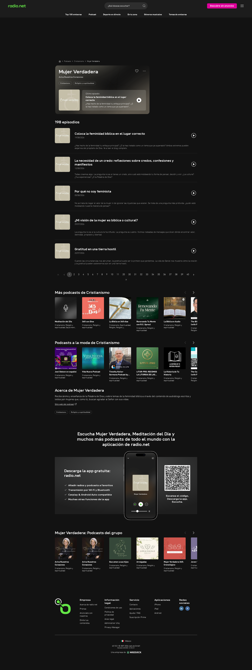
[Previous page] (64, 274)
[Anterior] (185, 291)
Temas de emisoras (178, 15)
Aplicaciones (135, 609)
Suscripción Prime (138, 617)
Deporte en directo (112, 15)
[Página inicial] (60, 61)
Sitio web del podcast (64, 404)
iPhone (157, 605)
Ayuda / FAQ (135, 613)
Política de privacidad (109, 613)
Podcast (92, 15)
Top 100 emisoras (73, 15)
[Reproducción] (139, 100)
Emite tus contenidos (85, 621)
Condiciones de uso (113, 608)
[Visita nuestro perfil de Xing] (187, 608)
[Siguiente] (193, 291)
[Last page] (126, 279)
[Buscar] (144, 6)
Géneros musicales (153, 15)
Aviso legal (109, 619)
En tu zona (132, 15)
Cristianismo (65, 83)
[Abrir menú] (242, 6)
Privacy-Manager (112, 627)
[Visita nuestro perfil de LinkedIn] (181, 608)
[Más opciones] (144, 71)
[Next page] (193, 274)
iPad (156, 609)
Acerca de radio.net (88, 605)
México (128, 641)
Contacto (134, 605)
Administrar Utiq (112, 623)
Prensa (83, 609)
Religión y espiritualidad (84, 83)
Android (157, 613)
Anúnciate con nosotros (86, 614)
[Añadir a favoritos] (136, 71)
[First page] (58, 274)
